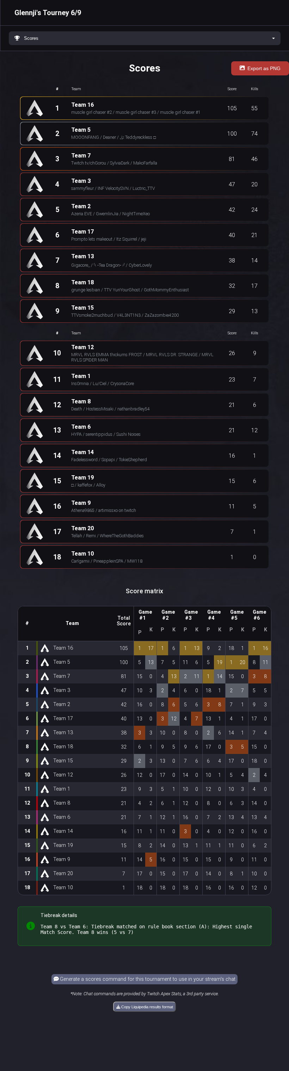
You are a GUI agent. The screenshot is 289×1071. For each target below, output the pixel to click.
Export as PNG (264, 68)
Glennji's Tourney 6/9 (47, 12)
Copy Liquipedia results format (146, 1007)
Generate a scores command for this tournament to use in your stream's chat (147, 979)
